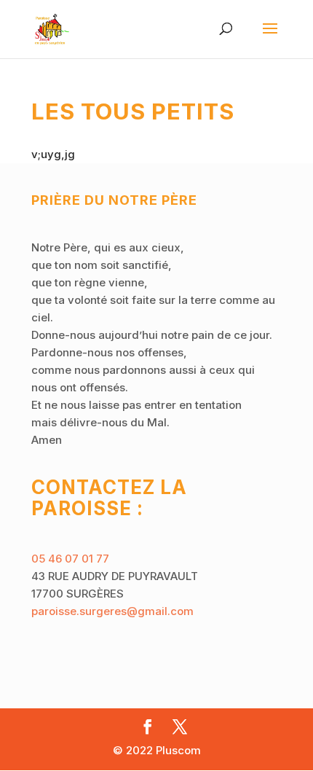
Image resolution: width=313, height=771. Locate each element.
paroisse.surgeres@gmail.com (112, 611)
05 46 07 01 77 (70, 558)
